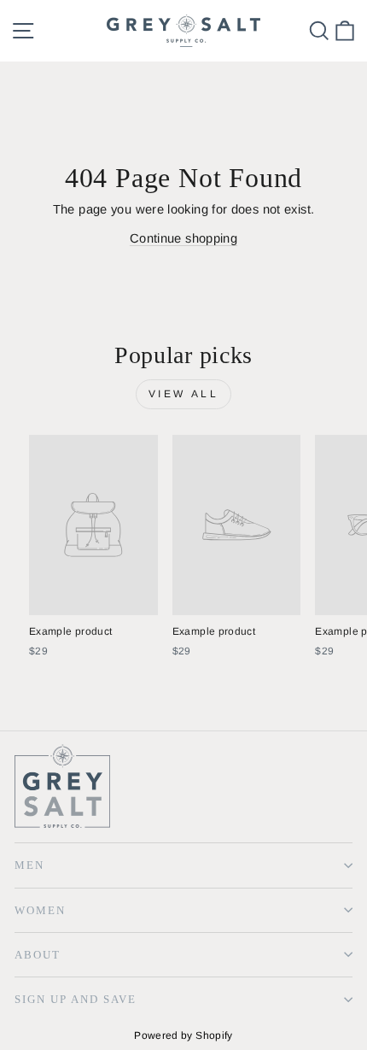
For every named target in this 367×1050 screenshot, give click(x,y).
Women (40, 910)
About (38, 954)
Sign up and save (76, 999)
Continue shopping (183, 238)
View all (184, 394)
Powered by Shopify (183, 1035)
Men (29, 865)
